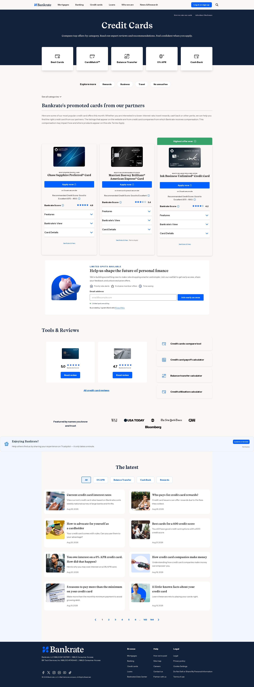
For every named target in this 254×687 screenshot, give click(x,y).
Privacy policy (179, 661)
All (86, 480)
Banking (130, 661)
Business (125, 84)
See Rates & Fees (69, 243)
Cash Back (145, 480)
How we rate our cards (183, 15)
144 (152, 619)
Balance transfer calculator (186, 375)
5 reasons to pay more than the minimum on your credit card (94, 589)
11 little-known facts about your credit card (173, 589)
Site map (157, 661)
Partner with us (159, 677)
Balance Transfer (122, 480)
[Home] (42, 4)
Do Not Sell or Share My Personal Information (192, 671)
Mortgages (132, 656)
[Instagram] (54, 672)
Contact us (158, 671)
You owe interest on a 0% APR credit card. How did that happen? (94, 559)
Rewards (107, 84)
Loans (129, 671)
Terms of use (179, 677)
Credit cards (132, 666)
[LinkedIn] (59, 672)
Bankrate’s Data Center (137, 677)
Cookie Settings (180, 666)
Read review (70, 375)
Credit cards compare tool (185, 343)
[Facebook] (43, 672)
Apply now (68, 184)
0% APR (101, 480)
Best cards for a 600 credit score (173, 523)
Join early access (190, 297)
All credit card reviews (96, 390)
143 (145, 619)
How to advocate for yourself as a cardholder (88, 526)
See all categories (50, 96)
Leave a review (241, 441)
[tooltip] (79, 199)
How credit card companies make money (179, 557)
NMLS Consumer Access (82, 657)
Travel (142, 84)
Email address (97, 291)
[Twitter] (48, 672)
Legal (175, 656)
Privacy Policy (120, 308)
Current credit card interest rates (89, 495)
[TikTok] (70, 672)
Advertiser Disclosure (203, 15)
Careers (156, 666)
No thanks (246, 447)
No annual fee (161, 84)
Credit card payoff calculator (187, 359)
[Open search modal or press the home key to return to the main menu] (217, 5)
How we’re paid (160, 656)
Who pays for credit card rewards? (175, 495)
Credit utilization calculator (186, 391)
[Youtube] (64, 672)
